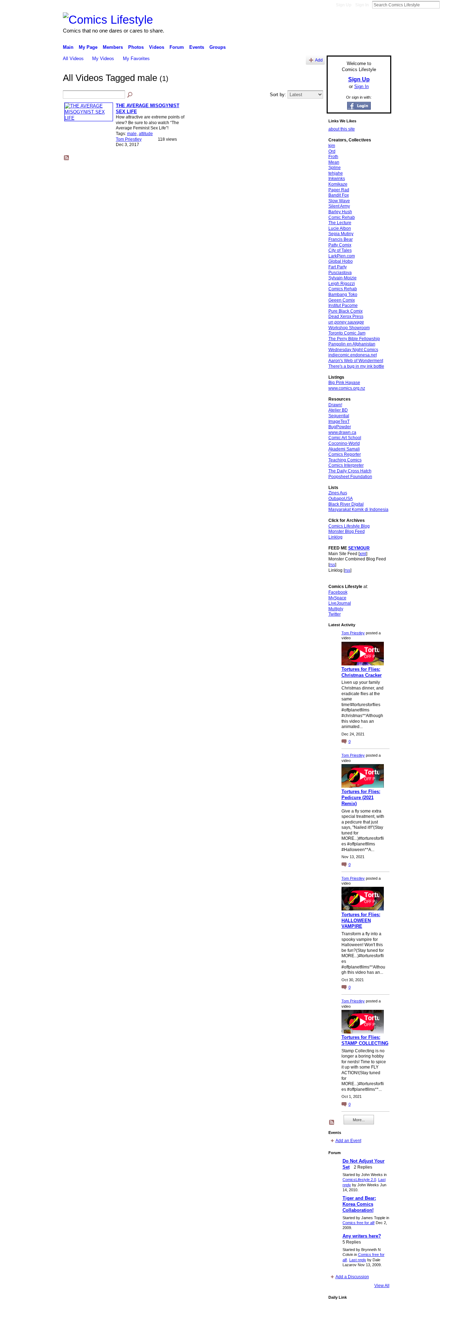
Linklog (335, 537)
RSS (67, 158)
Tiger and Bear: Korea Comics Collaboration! (359, 1204)
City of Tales (340, 250)
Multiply (335, 608)
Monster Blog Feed (346, 531)
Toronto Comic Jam (346, 333)
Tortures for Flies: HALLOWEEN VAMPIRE (360, 920)
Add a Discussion (352, 1276)
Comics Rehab (342, 288)
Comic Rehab (341, 217)
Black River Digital (346, 504)
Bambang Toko (342, 294)
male (132, 133)
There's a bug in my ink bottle (356, 366)
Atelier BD (338, 410)
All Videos (73, 58)
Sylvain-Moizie (342, 277)
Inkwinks (336, 178)
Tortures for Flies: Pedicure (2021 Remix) (360, 797)
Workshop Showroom (349, 327)
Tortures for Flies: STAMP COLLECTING (364, 1040)
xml (362, 553)
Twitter (334, 614)
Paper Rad (338, 189)
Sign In (362, 4)
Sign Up (343, 4)
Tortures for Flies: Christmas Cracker (361, 672)
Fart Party (337, 266)
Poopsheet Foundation (350, 476)
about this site (341, 129)
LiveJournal (339, 603)
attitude (146, 133)
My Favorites (136, 58)
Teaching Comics (345, 460)
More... (359, 1120)
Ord (331, 151)
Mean (333, 162)
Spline (334, 167)
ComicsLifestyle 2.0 (359, 1179)
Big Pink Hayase (344, 382)
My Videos (103, 58)
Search (445, 4)
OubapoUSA (340, 498)
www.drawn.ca (342, 432)
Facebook (337, 592)
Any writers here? (362, 1236)
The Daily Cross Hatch (349, 471)
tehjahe (335, 173)
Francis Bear (340, 239)
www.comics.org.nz (346, 388)
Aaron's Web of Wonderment (355, 360)
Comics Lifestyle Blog (349, 526)
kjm (331, 145)
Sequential (338, 415)
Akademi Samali (344, 449)
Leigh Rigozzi (341, 283)
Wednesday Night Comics (353, 349)
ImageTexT (339, 421)
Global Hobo (340, 261)
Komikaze (337, 184)
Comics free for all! (359, 1223)
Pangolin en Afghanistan (351, 344)
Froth (333, 156)
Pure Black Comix (345, 311)
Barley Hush (340, 211)
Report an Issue (339, 1312)
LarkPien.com (341, 256)
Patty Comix (339, 245)
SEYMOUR (359, 548)
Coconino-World (344, 443)
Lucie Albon (339, 228)
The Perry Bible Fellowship (354, 338)
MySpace (337, 597)
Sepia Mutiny (340, 233)
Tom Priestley (129, 139)
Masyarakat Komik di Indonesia (358, 509)
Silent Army (339, 206)
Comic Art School (344, 437)
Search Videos (130, 95)
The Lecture (339, 222)
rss (332, 564)
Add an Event (348, 1140)
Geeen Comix (341, 300)
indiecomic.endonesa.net (352, 355)
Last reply (357, 1260)
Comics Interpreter (346, 465)
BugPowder (339, 426)
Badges (311, 1312)
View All (381, 1285)
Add (319, 60)
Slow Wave (339, 200)
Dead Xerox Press (345, 316)
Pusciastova (340, 272)
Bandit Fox (338, 195)
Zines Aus (337, 492)
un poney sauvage (346, 322)
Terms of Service (375, 1312)
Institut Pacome (343, 305)
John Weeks (112, 1312)
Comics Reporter (344, 454)
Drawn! (335, 404)
